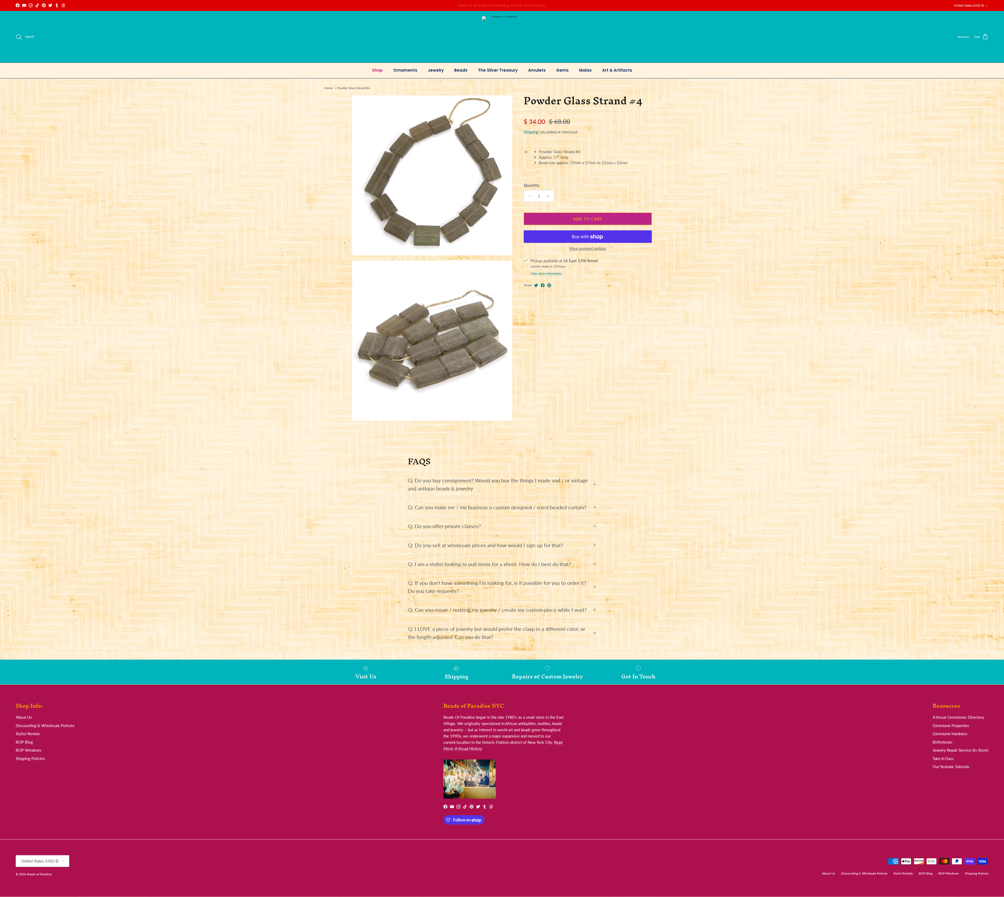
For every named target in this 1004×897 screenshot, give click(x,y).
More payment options (587, 249)
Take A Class (943, 758)
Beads (460, 70)
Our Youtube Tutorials (951, 766)
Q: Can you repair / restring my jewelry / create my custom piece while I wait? (497, 610)
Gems (562, 70)
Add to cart (587, 218)
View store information (546, 274)
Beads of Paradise (39, 874)
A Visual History (468, 748)
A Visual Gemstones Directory (958, 717)
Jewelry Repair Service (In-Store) (960, 750)
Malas (585, 70)
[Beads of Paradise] (502, 36)
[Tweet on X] (536, 285)
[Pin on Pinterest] (549, 285)
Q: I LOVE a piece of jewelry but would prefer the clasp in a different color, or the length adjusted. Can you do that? (496, 633)
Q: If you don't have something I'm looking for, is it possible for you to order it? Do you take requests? (497, 587)
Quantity (531, 185)
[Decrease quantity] (528, 196)
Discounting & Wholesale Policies (45, 725)
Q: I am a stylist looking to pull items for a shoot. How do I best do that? (489, 564)
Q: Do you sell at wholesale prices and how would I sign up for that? (485, 545)
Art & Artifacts (617, 70)
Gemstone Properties (951, 725)
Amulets (537, 70)
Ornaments (405, 70)
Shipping (531, 132)
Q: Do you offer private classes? (444, 526)
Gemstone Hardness (950, 733)
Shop (377, 70)
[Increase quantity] (549, 196)
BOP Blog (24, 742)
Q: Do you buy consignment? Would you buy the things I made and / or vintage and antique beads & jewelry (498, 484)
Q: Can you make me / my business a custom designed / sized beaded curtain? (497, 507)
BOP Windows (29, 750)
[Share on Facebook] (543, 285)
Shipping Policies (30, 758)
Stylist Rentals (28, 733)
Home (328, 88)
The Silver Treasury (498, 70)
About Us (24, 717)
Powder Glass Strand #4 (353, 88)
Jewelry (436, 70)
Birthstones (942, 742)
